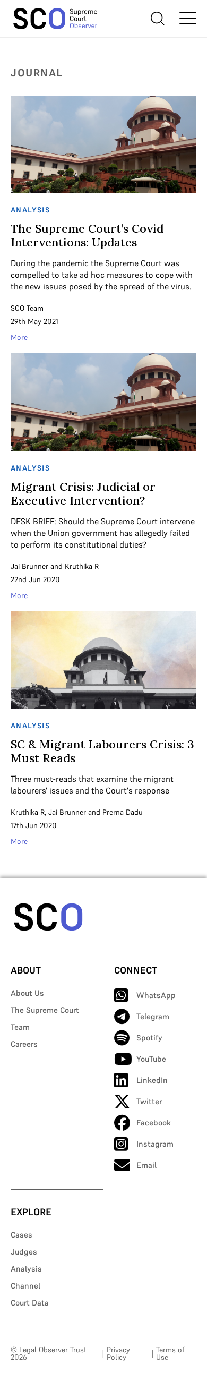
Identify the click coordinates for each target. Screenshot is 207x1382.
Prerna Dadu (122, 812)
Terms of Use (170, 1353)
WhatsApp (156, 995)
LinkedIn (152, 1080)
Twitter (149, 1101)
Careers (24, 1044)
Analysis (26, 1269)
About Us (27, 993)
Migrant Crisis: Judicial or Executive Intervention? (83, 493)
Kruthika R (82, 566)
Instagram (155, 1144)
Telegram (152, 1016)
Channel (25, 1286)
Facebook (153, 1122)
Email (146, 1165)
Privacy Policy (118, 1353)
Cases (21, 1235)
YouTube (151, 1059)
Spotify (149, 1038)
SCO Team (27, 308)
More (19, 337)
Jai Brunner (29, 566)
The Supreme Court (45, 1010)
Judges (24, 1252)
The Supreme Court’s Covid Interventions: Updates (87, 235)
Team (20, 1027)
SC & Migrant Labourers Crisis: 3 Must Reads (102, 751)
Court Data (30, 1303)
